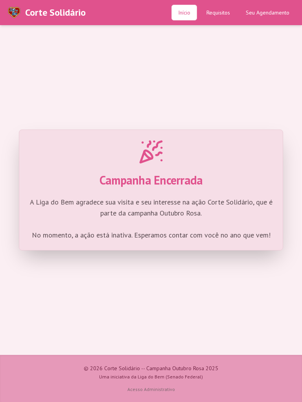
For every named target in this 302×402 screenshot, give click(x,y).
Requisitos (218, 12)
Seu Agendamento (267, 12)
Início (184, 12)
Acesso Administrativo (151, 389)
